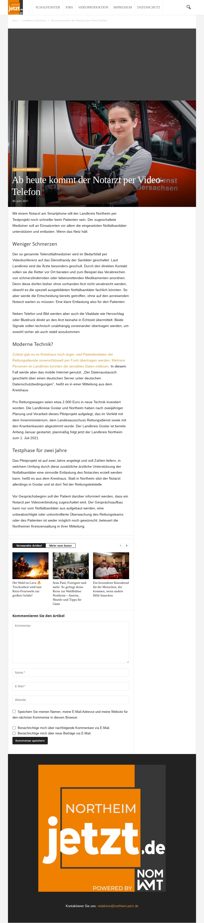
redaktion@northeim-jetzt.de (118, 906)
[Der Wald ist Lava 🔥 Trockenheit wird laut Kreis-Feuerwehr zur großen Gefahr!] (30, 565)
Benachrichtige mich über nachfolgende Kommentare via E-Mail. (64, 728)
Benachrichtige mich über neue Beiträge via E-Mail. (55, 733)
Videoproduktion (93, 7)
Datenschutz (148, 7)
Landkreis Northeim (34, 20)
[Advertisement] (102, 63)
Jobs (69, 7)
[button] (188, 7)
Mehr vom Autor (60, 545)
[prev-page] (120, 545)
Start (15, 20)
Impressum (122, 7)
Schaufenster (48, 7)
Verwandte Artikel (29, 545)
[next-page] (126, 545)
